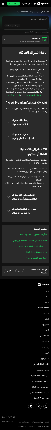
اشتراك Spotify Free (41, 398)
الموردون (45, 341)
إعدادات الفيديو (14, 95)
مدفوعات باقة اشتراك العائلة (36, 252)
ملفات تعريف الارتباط (43, 426)
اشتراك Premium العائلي (40, 386)
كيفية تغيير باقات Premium (36, 258)
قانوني (47, 422)
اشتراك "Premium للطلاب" (39, 392)
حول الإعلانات (32, 426)
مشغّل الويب (44, 358)
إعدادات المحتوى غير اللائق (31, 95)
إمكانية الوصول (22, 426)
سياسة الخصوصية (24, 422)
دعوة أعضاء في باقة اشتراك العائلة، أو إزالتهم (30, 240)
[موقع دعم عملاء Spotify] (43, 3)
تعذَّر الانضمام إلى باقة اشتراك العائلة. (33, 234)
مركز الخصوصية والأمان (37, 422)
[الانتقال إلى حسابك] (5, 40)
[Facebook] (31, 406)
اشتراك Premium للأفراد (40, 375)
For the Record (43, 307)
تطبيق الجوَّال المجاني (41, 364)
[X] (39, 406)
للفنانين (46, 318)
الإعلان (46, 330)
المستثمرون (44, 335)
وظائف (46, 302)
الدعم (46, 352)
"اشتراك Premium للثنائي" (39, 381)
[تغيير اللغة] (35, 3)
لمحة (47, 296)
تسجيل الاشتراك (27, 4)
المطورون (45, 324)
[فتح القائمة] (3, 3)
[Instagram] (46, 406)
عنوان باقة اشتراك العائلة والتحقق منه (33, 246)
